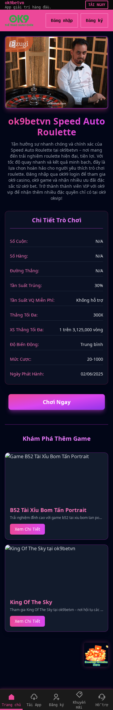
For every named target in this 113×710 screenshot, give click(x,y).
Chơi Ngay (57, 402)
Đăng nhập (62, 20)
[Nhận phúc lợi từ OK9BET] (96, 655)
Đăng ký (94, 20)
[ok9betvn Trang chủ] (19, 20)
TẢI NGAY (96, 5)
